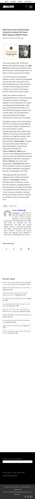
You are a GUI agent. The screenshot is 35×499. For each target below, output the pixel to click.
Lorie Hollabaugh (18, 38)
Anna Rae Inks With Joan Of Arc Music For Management (17, 315)
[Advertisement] (17, 348)
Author (5, 206)
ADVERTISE (13, 1)
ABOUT (6, 1)
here (4, 199)
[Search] (25, 6)
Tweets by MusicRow (10, 476)
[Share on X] (13, 249)
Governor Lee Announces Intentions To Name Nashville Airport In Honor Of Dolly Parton (17, 283)
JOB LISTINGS (28, 1)
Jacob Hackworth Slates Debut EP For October (15, 298)
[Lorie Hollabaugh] (7, 217)
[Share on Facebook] (6, 249)
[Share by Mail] (28, 249)
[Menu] (29, 6)
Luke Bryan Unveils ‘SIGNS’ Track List (13, 326)
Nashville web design (18, 492)
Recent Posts (13, 206)
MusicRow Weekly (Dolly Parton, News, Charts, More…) (17, 287)
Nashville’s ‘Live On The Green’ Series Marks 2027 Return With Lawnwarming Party (16, 310)
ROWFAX (20, 1)
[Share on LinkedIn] (21, 249)
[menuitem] (6, 1)
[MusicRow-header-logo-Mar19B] (14, 6)
